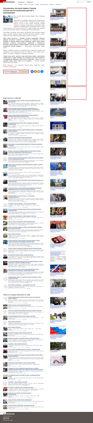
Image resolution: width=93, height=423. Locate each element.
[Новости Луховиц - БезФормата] (7, 1)
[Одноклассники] (35, 71)
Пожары (51, 4)
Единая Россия (18, 23)
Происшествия (44, 4)
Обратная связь (6, 417)
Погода (37, 4)
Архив (25, 4)
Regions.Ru (13, 71)
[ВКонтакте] (32, 71)
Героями (34, 52)
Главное (20, 4)
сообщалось (10, 65)
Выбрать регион (6, 418)
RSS (12, 420)
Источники (31, 4)
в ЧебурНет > (58, 4)
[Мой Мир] (41, 71)
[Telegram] (38, 71)
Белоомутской (16, 28)
